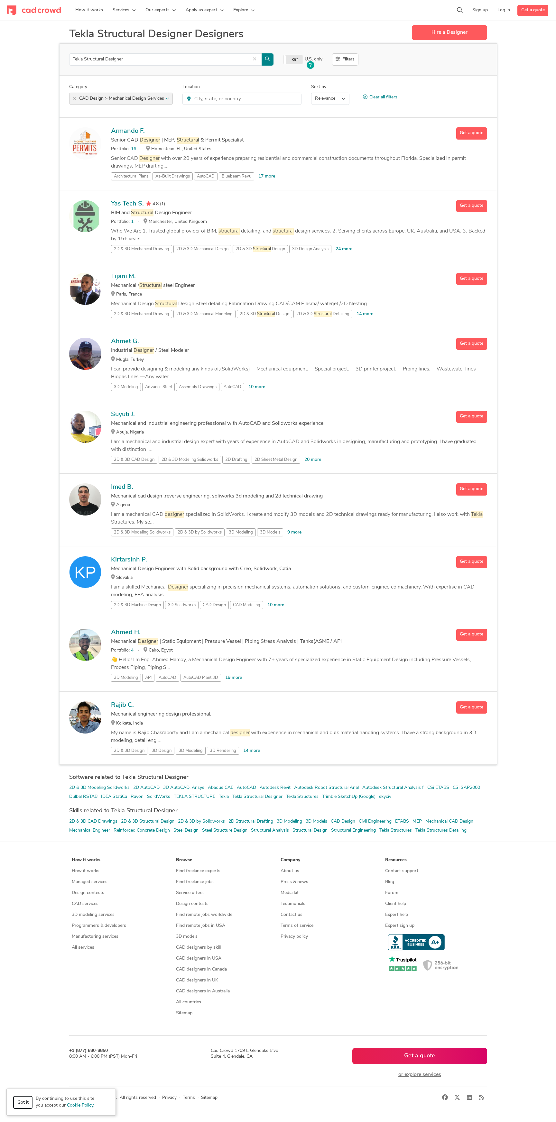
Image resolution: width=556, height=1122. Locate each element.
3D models (187, 936)
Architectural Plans (131, 176)
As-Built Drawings (172, 176)
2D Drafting (236, 460)
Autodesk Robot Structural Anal (326, 787)
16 (133, 149)
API (148, 678)
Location (191, 87)
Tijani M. (123, 276)
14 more (365, 314)
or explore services (419, 1074)
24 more (344, 249)
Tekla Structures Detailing (441, 830)
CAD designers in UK (197, 980)
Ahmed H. (126, 632)
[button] (124, 10)
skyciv (385, 796)
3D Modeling (126, 387)
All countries (188, 1002)
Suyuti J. (123, 414)
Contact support (401, 871)
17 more (266, 176)
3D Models (270, 532)
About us (290, 871)
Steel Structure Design (224, 830)
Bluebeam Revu (236, 176)
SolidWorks (158, 796)
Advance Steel (158, 387)
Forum (391, 892)
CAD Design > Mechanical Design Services (122, 98)
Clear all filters (383, 97)
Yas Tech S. (127, 204)
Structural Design (310, 830)
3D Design (161, 751)
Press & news (294, 882)
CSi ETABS (438, 787)
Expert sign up (399, 925)
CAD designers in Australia (203, 991)
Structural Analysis (270, 830)
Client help (395, 903)
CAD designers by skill (198, 947)
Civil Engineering (375, 821)
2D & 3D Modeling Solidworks (99, 787)
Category (78, 87)
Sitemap (184, 1013)
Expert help (396, 914)
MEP (417, 821)
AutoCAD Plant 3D (200, 678)
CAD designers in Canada (201, 969)
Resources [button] (396, 860)
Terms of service (297, 925)
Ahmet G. (125, 341)
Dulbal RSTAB (83, 796)
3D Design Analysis (310, 249)
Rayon (137, 796)
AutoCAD (206, 176)
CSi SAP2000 (466, 787)
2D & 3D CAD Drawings (93, 821)
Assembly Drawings (198, 387)
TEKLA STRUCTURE (194, 796)
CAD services (85, 903)
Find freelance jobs (195, 882)
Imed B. (122, 487)
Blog (389, 882)
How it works (85, 871)
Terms (189, 1097)
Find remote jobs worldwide (204, 914)
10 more (256, 387)
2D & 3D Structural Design (147, 821)
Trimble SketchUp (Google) (348, 796)
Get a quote (533, 10)
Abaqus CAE (220, 787)
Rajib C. (122, 705)
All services (83, 947)
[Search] (460, 10)
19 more (233, 677)
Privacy (169, 1097)
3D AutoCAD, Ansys (183, 787)
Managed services (89, 882)
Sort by (318, 87)
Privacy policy (294, 936)
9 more (294, 532)
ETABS (402, 821)
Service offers (190, 892)
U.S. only (313, 59)
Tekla (224, 796)
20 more (312, 459)
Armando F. (128, 131)
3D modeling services (93, 914)
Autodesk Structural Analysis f (393, 787)
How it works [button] (86, 860)
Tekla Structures (302, 796)
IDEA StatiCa (114, 796)
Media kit (290, 892)
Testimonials (293, 903)
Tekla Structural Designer (257, 796)
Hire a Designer (449, 32)
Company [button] (290, 860)
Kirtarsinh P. (129, 560)
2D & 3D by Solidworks (201, 821)
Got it (23, 1102)
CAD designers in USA (198, 958)
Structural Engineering (353, 830)
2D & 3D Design (129, 751)
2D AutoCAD (146, 787)
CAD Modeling (246, 605)
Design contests (88, 892)
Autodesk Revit (275, 787)
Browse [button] (184, 860)
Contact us (291, 914)
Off (295, 60)
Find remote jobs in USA (200, 925)
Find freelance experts (198, 871)
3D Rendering (223, 751)
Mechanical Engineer (89, 830)
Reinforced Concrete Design (142, 830)
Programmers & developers (99, 925)
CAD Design (214, 605)
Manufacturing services (95, 936)
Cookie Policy (80, 1105)
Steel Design (186, 830)
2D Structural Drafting (250, 821)
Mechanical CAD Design (449, 821)
